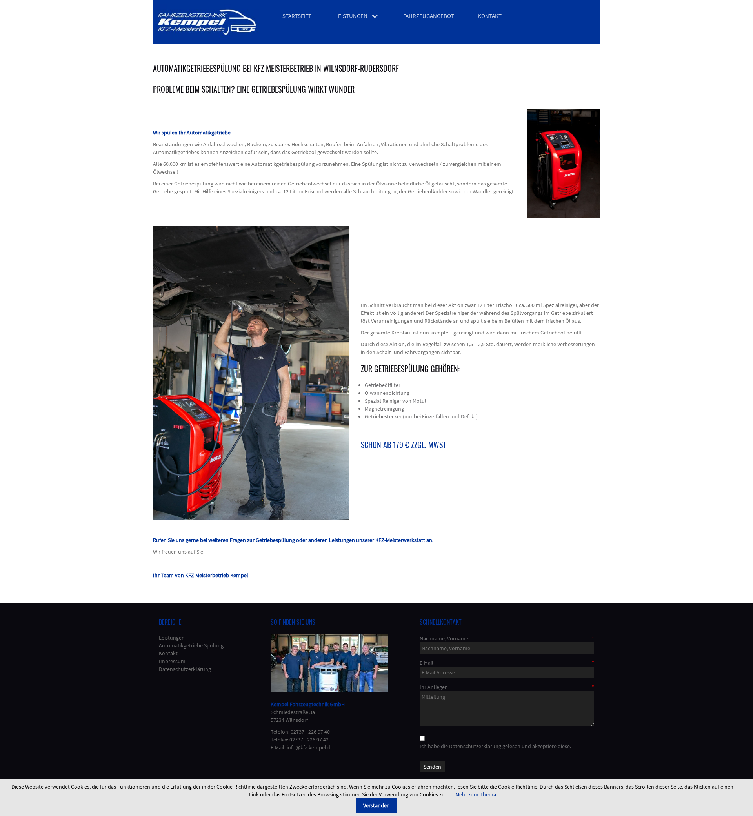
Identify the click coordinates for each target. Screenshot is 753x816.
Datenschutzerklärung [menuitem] (185, 668)
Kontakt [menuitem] (490, 16)
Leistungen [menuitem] (351, 16)
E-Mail (426, 662)
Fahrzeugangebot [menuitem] (428, 16)
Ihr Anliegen (434, 687)
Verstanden (376, 805)
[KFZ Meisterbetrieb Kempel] (207, 22)
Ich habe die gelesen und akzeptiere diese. (495, 746)
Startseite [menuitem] (297, 16)
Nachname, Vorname (444, 638)
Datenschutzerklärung (475, 746)
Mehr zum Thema (475, 794)
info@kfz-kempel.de (310, 747)
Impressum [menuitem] (172, 661)
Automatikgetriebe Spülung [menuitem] (191, 645)
